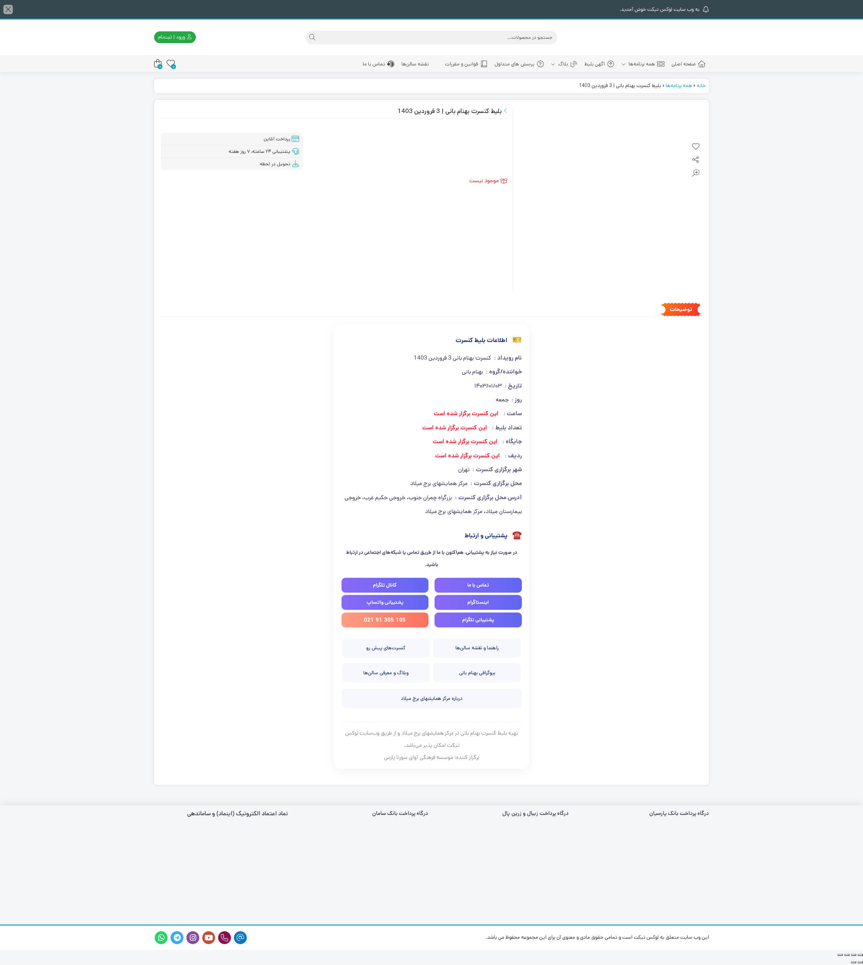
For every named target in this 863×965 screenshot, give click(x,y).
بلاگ (562, 63)
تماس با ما (374, 63)
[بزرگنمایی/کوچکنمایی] (860, 955)
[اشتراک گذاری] (847, 955)
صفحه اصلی (684, 63)
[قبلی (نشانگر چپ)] (860, 962)
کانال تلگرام (385, 585)
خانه (701, 85)
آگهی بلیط (595, 63)
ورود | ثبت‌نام (172, 36)
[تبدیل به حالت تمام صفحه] (853, 955)
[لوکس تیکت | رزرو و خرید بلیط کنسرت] (679, 37)
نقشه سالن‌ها (415, 63)
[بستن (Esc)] (840, 955)
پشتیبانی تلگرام (478, 619)
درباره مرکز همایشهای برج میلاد (432, 698)
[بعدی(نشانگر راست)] (853, 962)
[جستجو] (312, 37)
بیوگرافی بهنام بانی (477, 672)
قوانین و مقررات (461, 63)
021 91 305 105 (385, 620)
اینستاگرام (478, 602)
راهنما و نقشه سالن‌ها (477, 647)
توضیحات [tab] (681, 309)
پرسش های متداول (514, 63)
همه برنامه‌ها (641, 63)
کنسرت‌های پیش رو (386, 647)
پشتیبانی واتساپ (385, 602)
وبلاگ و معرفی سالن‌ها (386, 672)
